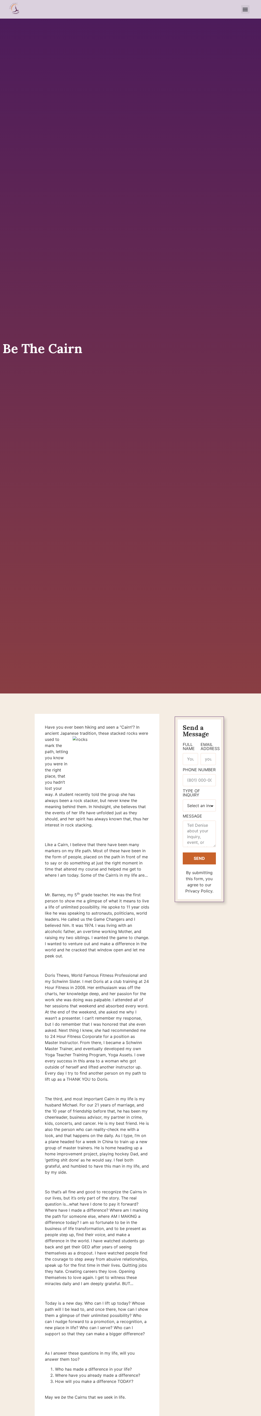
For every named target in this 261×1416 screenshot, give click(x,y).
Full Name (189, 746)
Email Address (210, 746)
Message (192, 816)
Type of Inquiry (191, 793)
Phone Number (199, 770)
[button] (245, 9)
